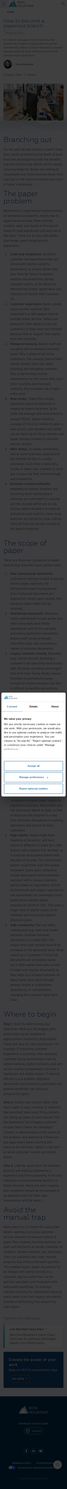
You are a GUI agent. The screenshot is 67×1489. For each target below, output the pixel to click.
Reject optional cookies (33, 788)
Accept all (33, 765)
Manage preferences (31, 777)
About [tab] (55, 706)
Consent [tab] (12, 706)
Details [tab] (33, 706)
